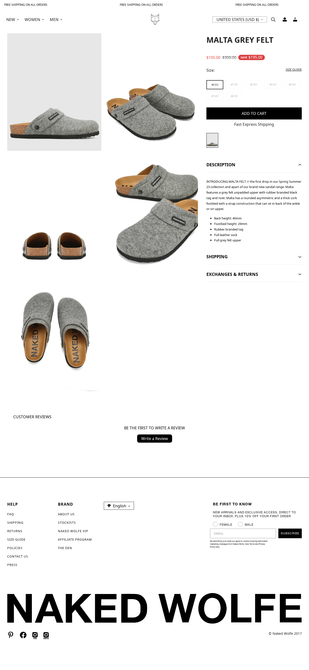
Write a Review (154, 438)
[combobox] (119, 505)
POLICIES (14, 548)
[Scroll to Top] (299, 643)
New (10, 19)
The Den (65, 548)
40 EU (214, 84)
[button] (295, 19)
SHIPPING (15, 522)
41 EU (234, 84)
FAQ (10, 514)
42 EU (253, 84)
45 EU (214, 96)
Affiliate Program (75, 539)
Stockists (67, 522)
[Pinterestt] (10, 635)
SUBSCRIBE (290, 533)
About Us (66, 514)
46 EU (234, 96)
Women (32, 19)
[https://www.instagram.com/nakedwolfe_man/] (35, 635)
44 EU (292, 84)
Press (12, 565)
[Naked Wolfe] (154, 19)
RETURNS (14, 531)
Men (54, 19)
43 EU (272, 84)
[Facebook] (23, 635)
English (119, 506)
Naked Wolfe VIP (73, 531)
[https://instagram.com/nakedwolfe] (46, 635)
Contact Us (17, 556)
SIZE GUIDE (16, 539)
